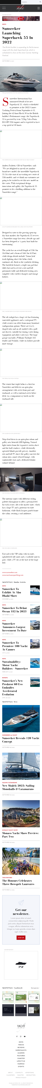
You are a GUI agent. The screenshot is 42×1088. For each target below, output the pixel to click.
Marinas (21, 1064)
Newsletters (31, 1075)
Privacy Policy (21, 1077)
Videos (21, 1045)
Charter (21, 1058)
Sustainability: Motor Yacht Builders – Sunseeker (15, 665)
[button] (8, 997)
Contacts (19, 1072)
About (10, 1072)
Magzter (20, 1075)
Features (21, 1055)
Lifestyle (21, 1061)
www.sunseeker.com (9, 572)
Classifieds (10, 1075)
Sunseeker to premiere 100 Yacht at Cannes (15, 646)
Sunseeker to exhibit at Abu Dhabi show (11, 592)
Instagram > (35, 988)
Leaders (21, 1053)
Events (21, 1066)
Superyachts (21, 1050)
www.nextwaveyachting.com (12, 575)
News (4, 8)
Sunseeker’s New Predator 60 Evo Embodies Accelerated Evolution (12, 687)
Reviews (21, 1047)
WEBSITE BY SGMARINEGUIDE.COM (21, 1084)
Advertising (29, 1072)
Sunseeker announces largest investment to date (14, 627)
